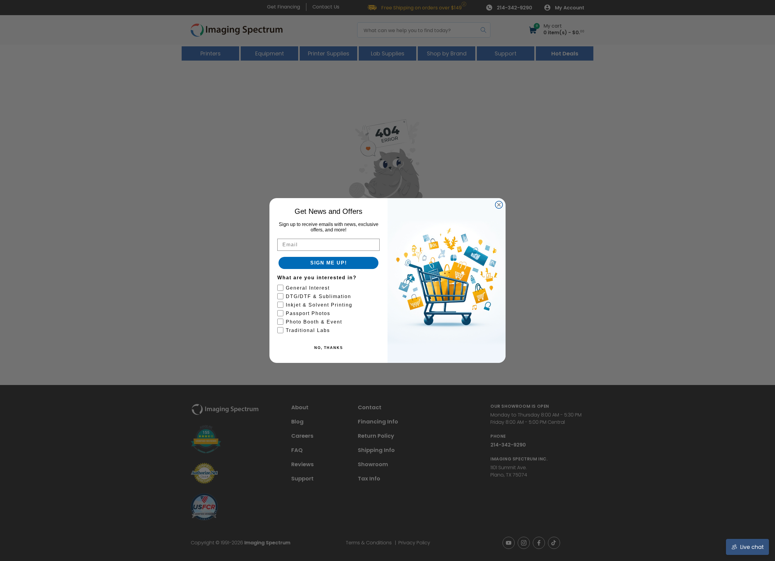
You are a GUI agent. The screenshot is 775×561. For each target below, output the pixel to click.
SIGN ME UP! (328, 262)
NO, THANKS (328, 348)
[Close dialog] (499, 204)
